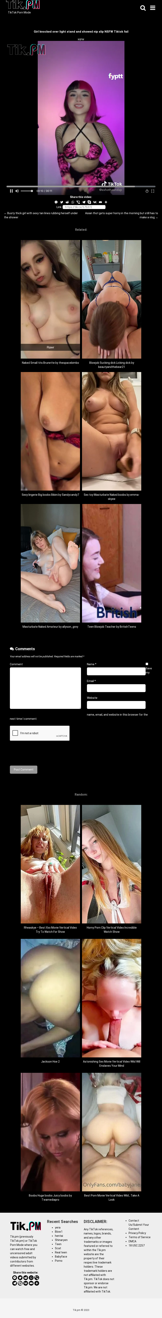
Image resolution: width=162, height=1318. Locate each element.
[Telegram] (83, 202)
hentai (59, 1235)
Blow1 (59, 1231)
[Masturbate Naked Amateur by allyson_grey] (50, 621)
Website (92, 697)
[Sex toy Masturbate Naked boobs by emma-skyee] (111, 489)
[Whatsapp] (72, 202)
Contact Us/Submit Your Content (139, 1224)
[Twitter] (61, 202)
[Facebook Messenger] (56, 202)
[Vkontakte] (94, 202)
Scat (58, 1248)
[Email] (100, 202)
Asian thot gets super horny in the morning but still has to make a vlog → (121, 215)
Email (91, 681)
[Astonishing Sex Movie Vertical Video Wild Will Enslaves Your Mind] (111, 1056)
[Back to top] (148, 1306)
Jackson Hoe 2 (50, 1061)
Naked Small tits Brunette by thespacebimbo (50, 362)
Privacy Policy (137, 1233)
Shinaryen (61, 1240)
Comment (16, 664)
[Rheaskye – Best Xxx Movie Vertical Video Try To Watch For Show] (50, 922)
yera (57, 1227)
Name (91, 664)
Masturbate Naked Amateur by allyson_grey (50, 626)
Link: (59, 207)
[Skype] (89, 202)
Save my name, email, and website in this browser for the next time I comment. (81, 693)
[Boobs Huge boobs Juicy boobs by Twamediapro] (50, 1190)
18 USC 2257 (137, 1245)
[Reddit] (67, 202)
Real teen (61, 1252)
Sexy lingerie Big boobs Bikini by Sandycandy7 (50, 494)
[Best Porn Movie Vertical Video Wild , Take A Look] (111, 1190)
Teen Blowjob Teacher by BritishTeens (111, 626)
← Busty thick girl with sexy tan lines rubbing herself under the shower (41, 215)
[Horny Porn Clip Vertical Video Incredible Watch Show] (111, 922)
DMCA (132, 1241)
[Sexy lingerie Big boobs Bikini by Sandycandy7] (50, 489)
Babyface (61, 1256)
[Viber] (78, 202)
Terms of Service (140, 1237)
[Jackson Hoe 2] (50, 1056)
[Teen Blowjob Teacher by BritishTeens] (111, 621)
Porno (58, 1260)
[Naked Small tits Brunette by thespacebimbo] (50, 357)
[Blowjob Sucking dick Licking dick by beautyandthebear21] (111, 357)
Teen (58, 1244)
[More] (106, 202)
